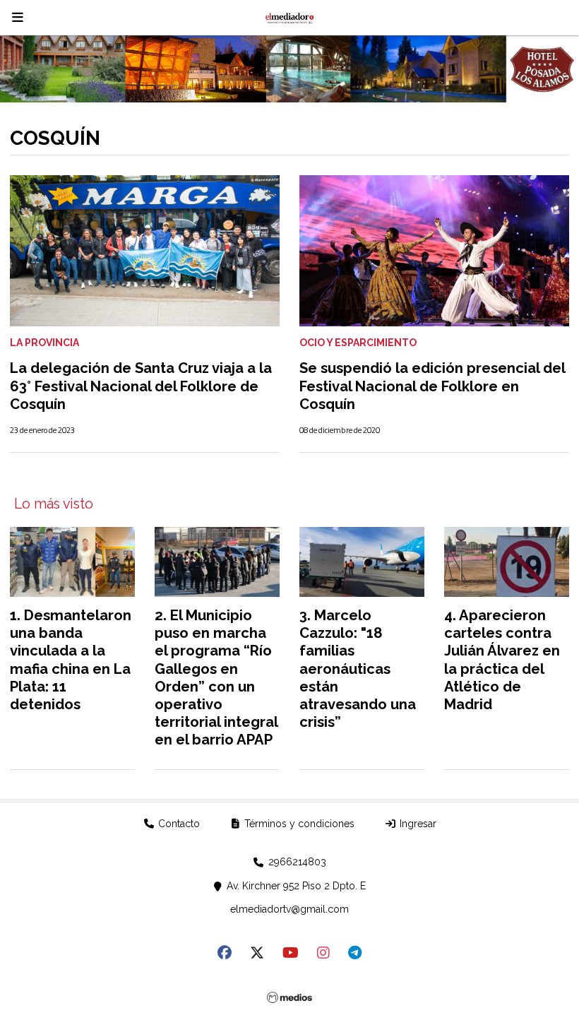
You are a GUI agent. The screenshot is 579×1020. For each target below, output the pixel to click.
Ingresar (416, 823)
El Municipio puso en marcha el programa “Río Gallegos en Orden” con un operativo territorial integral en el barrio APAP (216, 677)
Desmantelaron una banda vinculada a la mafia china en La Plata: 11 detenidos (70, 660)
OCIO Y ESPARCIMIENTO (358, 342)
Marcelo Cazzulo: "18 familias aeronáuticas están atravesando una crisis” (357, 668)
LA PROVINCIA (44, 342)
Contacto (177, 823)
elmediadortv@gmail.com (289, 909)
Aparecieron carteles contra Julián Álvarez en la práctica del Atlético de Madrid (502, 660)
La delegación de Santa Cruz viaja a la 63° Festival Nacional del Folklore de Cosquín (141, 386)
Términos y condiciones (297, 823)
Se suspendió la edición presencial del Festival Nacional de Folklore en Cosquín (432, 386)
